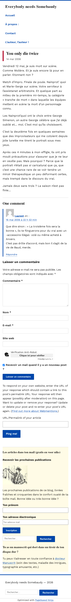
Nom (7, 312)
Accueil (10, 15)
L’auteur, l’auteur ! (17, 42)
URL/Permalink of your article (22, 417)
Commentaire (13, 280)
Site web (8, 338)
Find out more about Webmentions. (35, 411)
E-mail (8, 325)
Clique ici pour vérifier (31, 355)
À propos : (12, 24)
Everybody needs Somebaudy (31, 6)
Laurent (19, 216)
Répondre (11, 254)
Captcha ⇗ (45, 359)
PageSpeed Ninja (44, 600)
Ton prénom (10, 505)
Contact (10, 33)
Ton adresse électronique (19, 517)
